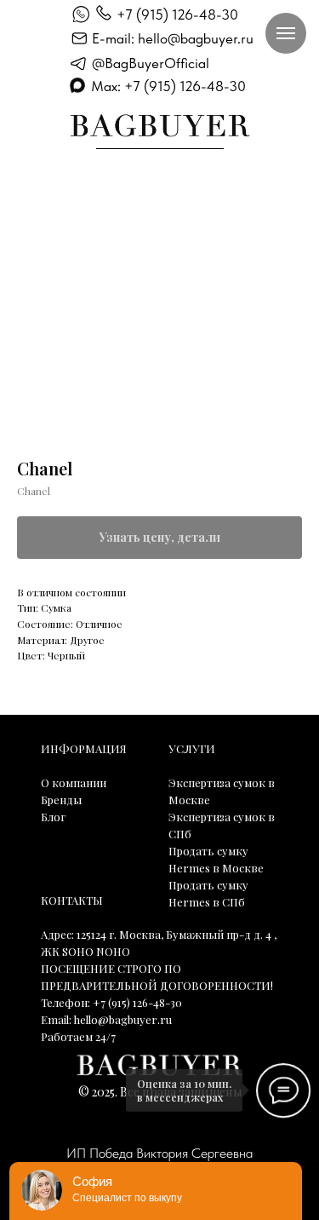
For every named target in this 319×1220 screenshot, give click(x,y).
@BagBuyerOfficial (150, 63)
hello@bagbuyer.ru (123, 1019)
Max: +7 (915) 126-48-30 (168, 86)
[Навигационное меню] (285, 33)
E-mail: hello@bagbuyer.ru (172, 38)
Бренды (61, 799)
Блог (53, 816)
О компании (73, 782)
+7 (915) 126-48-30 (177, 14)
